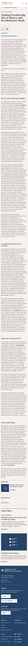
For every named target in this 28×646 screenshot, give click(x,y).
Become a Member (7, 600)
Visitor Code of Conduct (7, 636)
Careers (3, 625)
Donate (4, 596)
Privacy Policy (4, 639)
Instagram (19, 639)
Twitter (18, 636)
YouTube (19, 641)
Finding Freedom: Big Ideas (9, 36)
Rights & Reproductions (20, 622)
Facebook (19, 634)
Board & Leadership (6, 630)
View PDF (4, 33)
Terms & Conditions (6, 641)
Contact (3, 634)
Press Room (18, 620)
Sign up (4, 612)
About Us (3, 620)
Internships (4, 627)
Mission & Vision (5, 622)
